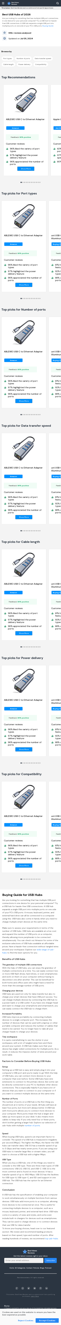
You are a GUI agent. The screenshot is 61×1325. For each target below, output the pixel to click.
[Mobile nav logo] (13, 3)
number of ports (32, 1125)
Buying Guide (47, 26)
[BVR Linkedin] (46, 1285)
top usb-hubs (51, 1238)
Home (12, 1268)
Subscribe (50, 1260)
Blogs (42, 1268)
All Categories (20, 1268)
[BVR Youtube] (34, 1285)
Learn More (35, 1296)
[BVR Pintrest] (40, 1285)
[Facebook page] (16, 1285)
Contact (29, 1268)
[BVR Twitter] (28, 1285)
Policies (36, 1268)
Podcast (48, 1268)
